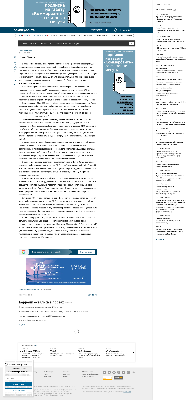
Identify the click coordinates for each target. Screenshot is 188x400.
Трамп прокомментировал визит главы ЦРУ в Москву (41, 307)
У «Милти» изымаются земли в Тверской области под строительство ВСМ (53, 311)
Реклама (66, 372)
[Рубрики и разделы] (133, 30)
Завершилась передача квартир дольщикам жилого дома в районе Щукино (89, 355)
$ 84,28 (19, 35)
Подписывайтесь (86, 252)
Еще (21, 324)
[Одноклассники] (118, 372)
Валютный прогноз (117, 35)
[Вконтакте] (109, 372)
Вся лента (92, 294)
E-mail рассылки (88, 376)
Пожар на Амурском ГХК (68, 35)
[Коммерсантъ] (24, 30)
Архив (46, 374)
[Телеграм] (104, 372)
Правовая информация (90, 374)
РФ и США (54, 35)
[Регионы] (115, 30)
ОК (132, 43)
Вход (125, 30)
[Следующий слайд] (133, 352)
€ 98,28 (26, 35)
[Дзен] (114, 372)
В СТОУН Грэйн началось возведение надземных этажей (62, 354)
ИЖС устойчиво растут (32, 320)
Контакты (47, 376)
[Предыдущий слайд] (20, 352)
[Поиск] (129, 30)
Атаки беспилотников (85, 35)
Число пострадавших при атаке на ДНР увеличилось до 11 (43, 316)
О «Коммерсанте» (50, 372)
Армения (129, 35)
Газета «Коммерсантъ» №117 (30, 289)
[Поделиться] (15, 77)
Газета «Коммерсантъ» (26, 51)
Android (65, 376)
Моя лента (168, 4)
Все (36, 345)
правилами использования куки (66, 43)
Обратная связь (87, 372)
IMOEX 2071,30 (42, 35)
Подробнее (127, 392)
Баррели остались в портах (45, 302)
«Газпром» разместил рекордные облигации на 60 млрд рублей (116, 354)
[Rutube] (123, 372)
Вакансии (66, 374)
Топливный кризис (101, 35)
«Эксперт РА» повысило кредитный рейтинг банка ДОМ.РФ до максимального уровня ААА (33, 355)
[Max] (128, 372)
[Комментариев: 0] (15, 61)
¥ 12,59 (33, 35)
